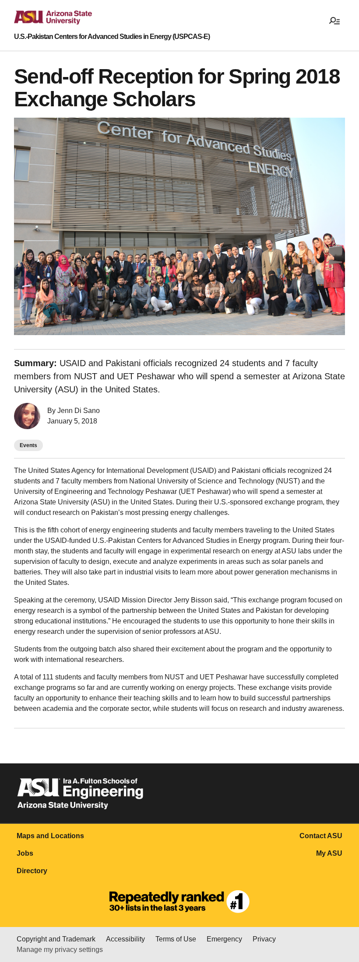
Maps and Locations (50, 836)
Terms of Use (175, 939)
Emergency (224, 939)
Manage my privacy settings (60, 949)
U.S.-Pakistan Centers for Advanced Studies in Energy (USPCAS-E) (112, 36)
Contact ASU (320, 836)
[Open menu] (334, 20)
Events (28, 445)
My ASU (329, 853)
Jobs (25, 853)
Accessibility (125, 939)
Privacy (264, 939)
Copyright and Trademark (56, 939)
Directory (32, 871)
